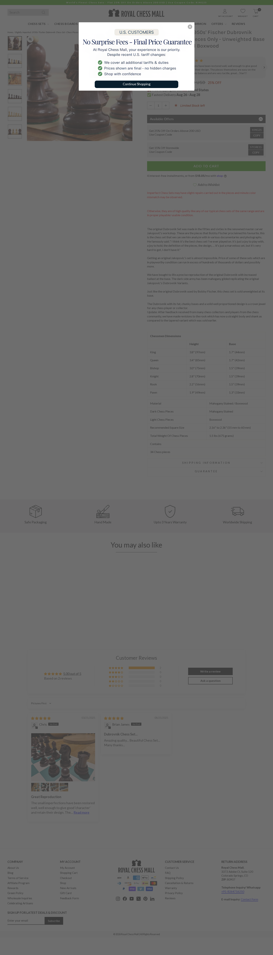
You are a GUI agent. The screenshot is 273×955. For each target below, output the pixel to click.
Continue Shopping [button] (136, 84)
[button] (190, 27)
